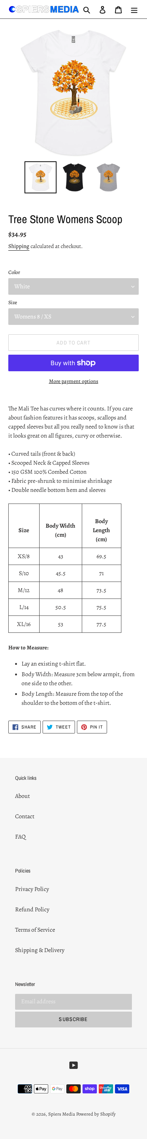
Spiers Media (61, 1114)
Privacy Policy (32, 889)
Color (14, 272)
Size (12, 302)
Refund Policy (32, 909)
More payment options (73, 381)
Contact (24, 816)
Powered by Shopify (96, 1114)
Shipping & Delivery (39, 950)
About (22, 796)
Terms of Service (35, 930)
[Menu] (134, 9)
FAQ (20, 837)
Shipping (18, 246)
